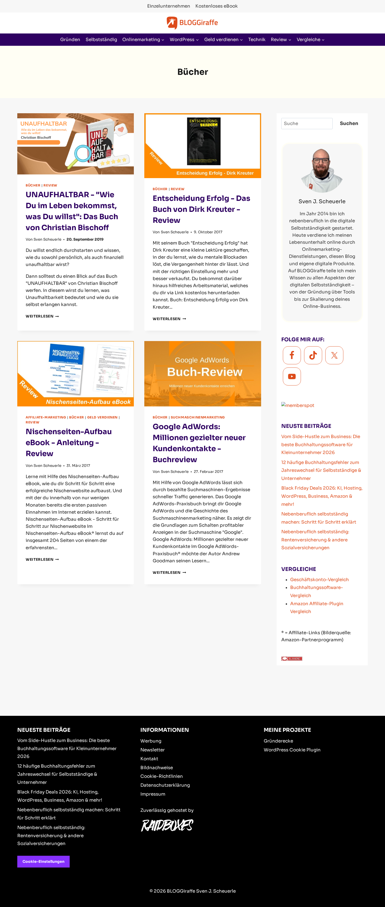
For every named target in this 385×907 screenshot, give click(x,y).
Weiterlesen (42, 316)
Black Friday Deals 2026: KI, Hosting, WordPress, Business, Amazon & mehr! (321, 496)
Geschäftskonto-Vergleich (319, 579)
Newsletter (152, 750)
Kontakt (149, 759)
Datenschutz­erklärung (165, 785)
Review (50, 185)
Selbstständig (101, 39)
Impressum (152, 794)
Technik (257, 39)
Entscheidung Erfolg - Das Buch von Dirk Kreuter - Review (201, 209)
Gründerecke (278, 741)
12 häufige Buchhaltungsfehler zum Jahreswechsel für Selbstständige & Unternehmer (321, 470)
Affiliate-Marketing (46, 417)
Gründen (70, 39)
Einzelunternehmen (168, 6)
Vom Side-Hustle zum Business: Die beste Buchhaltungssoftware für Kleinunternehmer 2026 (320, 444)
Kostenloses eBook (216, 6)
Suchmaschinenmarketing (198, 417)
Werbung (150, 741)
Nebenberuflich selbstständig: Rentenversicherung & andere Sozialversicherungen (315, 540)
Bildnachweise (156, 767)
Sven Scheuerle (47, 239)
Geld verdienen (102, 417)
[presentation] (75, 143)
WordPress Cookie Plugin (292, 750)
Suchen (349, 123)
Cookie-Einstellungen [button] (43, 861)
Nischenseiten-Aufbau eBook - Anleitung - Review (69, 442)
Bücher (33, 185)
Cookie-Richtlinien (161, 776)
